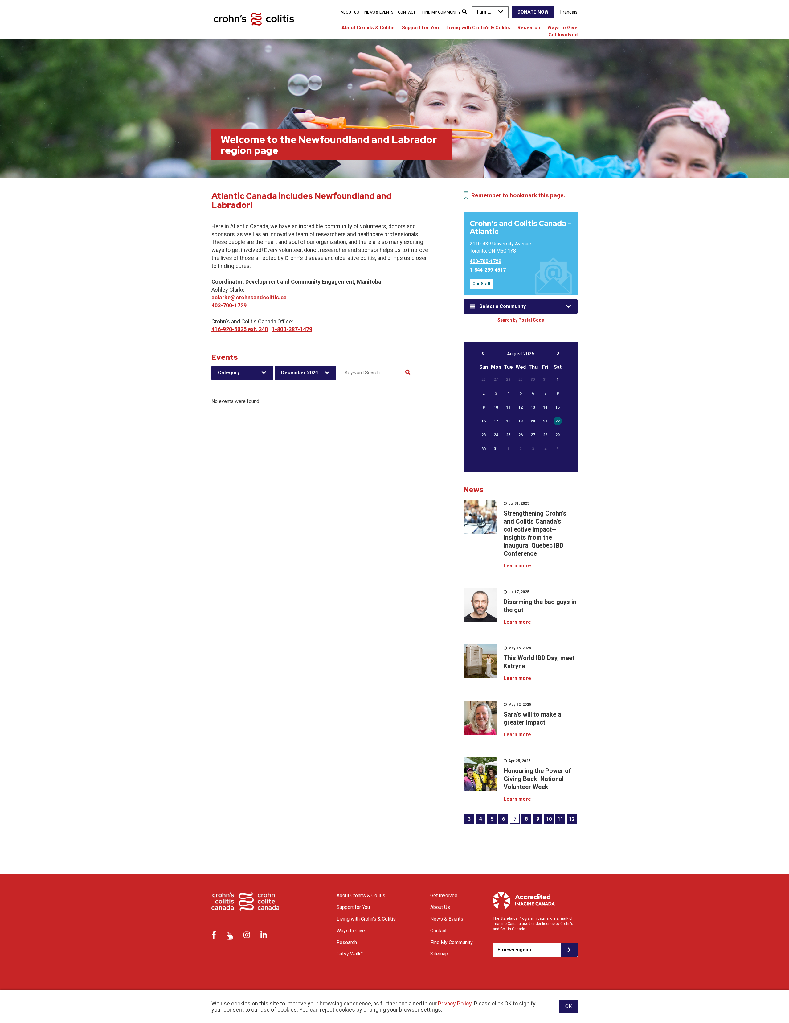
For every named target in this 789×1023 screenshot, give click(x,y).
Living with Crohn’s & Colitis (478, 28)
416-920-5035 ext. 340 (239, 329)
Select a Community (502, 306)
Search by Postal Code (520, 320)
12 (571, 819)
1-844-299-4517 (488, 270)
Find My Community (441, 12)
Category (229, 373)
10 (549, 819)
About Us (350, 12)
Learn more (517, 566)
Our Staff (481, 283)
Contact (406, 12)
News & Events (378, 12)
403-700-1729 (229, 305)
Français (569, 12)
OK (568, 1006)
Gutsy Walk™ (350, 954)
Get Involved (563, 35)
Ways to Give (562, 28)
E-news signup (514, 950)
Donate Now (533, 12)
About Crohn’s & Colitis (367, 28)
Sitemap (439, 954)
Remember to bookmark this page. (518, 195)
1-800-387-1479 (292, 329)
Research (528, 28)
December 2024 (299, 373)
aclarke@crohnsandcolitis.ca (249, 297)
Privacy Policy (455, 1003)
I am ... (484, 12)
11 (560, 819)
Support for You (420, 28)
